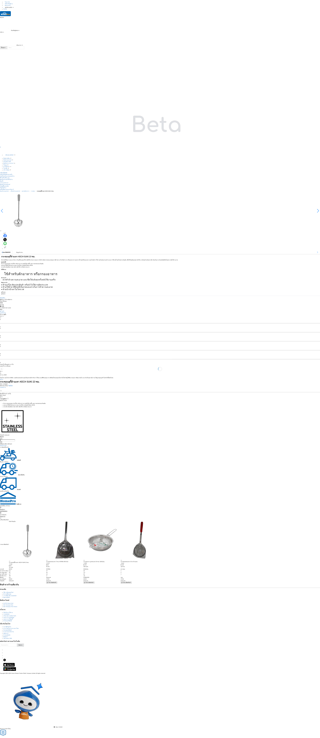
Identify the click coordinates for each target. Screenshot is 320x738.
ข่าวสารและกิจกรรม (8, 631)
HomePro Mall (7, 161)
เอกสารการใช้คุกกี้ (8, 619)
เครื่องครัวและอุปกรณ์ (15, 191)
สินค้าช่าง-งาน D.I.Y (8, 163)
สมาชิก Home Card (8, 603)
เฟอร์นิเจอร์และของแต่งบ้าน (7, 176)
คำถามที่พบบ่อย (7, 594)
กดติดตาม (9, 299)
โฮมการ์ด (7, 2)
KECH (1, 379)
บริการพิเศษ (6, 170)
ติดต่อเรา (5, 636)
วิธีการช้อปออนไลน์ (8, 592)
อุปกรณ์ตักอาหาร (25, 191)
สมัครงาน (5, 633)
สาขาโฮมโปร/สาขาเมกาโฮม (11, 628)
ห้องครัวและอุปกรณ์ (5, 184)
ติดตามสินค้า (6, 597)
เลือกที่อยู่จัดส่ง (14, 30)
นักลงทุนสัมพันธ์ (7, 630)
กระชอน (33, 191)
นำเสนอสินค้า (6, 635)
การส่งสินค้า (6, 614)
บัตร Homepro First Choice (10, 606)
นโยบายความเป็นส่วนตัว (9, 615)
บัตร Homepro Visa (8, 605)
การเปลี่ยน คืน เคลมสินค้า (10, 595)
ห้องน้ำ (2, 181)
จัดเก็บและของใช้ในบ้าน (6, 179)
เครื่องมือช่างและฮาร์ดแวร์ (7, 189)
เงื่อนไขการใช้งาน (8, 612)
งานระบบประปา (4, 182)
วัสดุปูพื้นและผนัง (4, 186)
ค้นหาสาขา (7, 5)
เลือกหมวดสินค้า (9, 155)
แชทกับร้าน (3, 312)
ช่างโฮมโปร (6, 166)
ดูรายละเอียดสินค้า (51, 582)
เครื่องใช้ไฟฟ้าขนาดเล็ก (6, 174)
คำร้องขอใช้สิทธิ (7, 620)
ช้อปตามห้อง (6, 158)
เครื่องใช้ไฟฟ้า (3, 172)
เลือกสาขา (19, 45)
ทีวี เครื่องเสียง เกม (4, 177)
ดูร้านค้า (2, 311)
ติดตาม (20, 645)
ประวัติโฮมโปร (7, 626)
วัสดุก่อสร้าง (3, 187)
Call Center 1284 (7, 638)
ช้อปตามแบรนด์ (7, 160)
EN (6, 9)
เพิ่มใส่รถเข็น (3, 445)
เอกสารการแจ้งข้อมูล (8, 617)
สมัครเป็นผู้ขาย (8, 3)
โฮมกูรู (5, 165)
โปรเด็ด (5, 168)
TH (4, 9)
